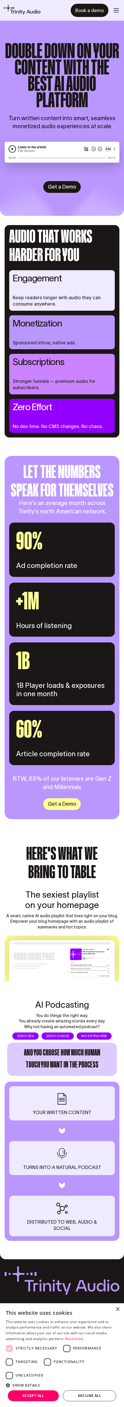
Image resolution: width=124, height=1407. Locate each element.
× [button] (117, 1309)
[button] (116, 10)
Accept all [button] (33, 1395)
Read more (74, 1338)
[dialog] (62, 1355)
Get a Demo (62, 187)
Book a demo (89, 10)
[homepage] (22, 10)
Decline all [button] (89, 1395)
